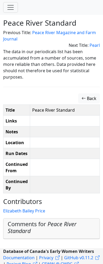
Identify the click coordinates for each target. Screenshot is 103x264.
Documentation (19, 258)
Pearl (95, 45)
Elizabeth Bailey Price (24, 211)
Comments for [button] (42, 227)
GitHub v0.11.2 (78, 258)
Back (91, 98)
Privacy (46, 258)
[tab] (51, 229)
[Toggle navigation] (10, 7)
